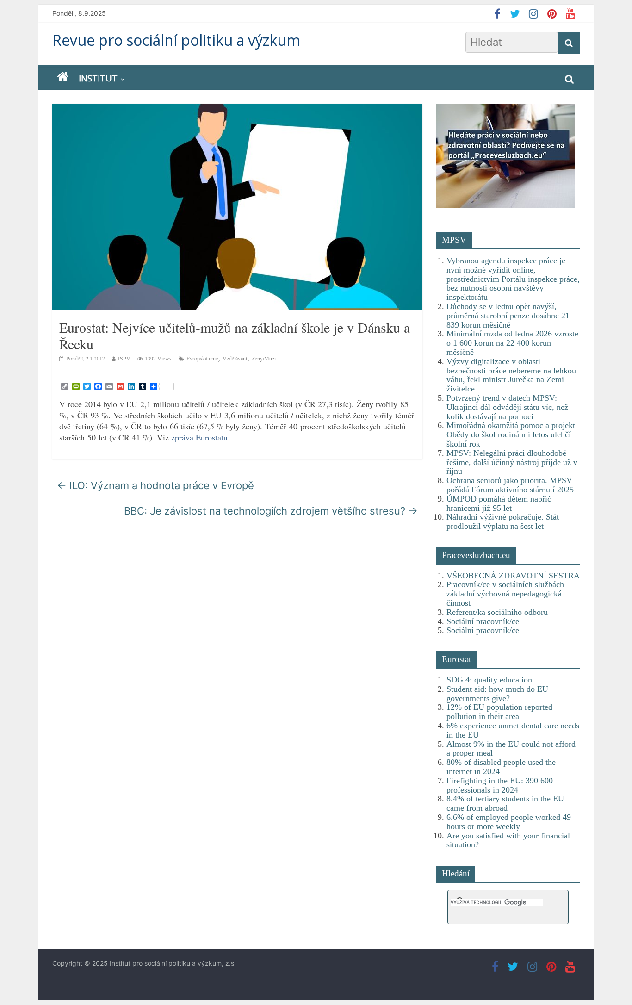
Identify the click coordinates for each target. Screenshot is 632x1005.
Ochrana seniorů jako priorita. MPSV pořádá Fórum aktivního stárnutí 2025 (510, 485)
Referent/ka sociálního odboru (497, 612)
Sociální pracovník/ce (482, 621)
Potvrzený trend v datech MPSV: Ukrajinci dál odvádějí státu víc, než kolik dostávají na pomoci (507, 407)
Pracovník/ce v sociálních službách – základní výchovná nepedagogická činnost (508, 594)
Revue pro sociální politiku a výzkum (176, 40)
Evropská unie (202, 358)
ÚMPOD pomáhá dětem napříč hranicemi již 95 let (498, 503)
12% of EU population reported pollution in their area (499, 711)
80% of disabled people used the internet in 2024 (501, 766)
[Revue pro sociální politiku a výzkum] (62, 77)
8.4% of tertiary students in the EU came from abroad (505, 803)
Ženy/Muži (264, 358)
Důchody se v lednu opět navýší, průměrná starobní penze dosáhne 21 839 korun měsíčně (508, 315)
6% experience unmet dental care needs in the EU (512, 730)
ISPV (124, 358)
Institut (98, 78)
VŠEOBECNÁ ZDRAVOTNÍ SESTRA (513, 575)
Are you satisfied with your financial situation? (508, 840)
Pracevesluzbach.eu (476, 555)
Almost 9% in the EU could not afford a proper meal (511, 748)
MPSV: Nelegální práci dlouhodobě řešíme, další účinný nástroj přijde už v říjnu (511, 462)
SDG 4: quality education (489, 679)
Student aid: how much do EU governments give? (497, 693)
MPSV (454, 240)
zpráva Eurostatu (199, 437)
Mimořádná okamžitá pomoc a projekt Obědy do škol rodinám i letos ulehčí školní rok (510, 434)
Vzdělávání (235, 358)
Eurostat (456, 659)
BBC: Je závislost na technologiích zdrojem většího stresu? (271, 511)
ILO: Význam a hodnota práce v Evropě (155, 485)
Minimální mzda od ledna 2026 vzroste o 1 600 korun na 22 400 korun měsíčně (512, 343)
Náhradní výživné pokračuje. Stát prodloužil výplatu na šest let (502, 521)
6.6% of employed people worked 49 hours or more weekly (508, 822)
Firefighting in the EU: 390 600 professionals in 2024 (499, 785)
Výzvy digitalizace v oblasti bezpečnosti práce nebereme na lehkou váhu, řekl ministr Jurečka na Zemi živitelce (511, 375)
